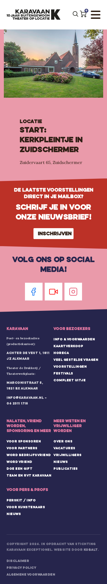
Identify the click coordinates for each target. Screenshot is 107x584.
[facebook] (33, 291)
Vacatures (64, 448)
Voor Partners (22, 448)
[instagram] (73, 291)
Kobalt (91, 550)
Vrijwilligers (68, 455)
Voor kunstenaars (26, 507)
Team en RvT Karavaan (29, 475)
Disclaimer (18, 561)
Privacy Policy (21, 568)
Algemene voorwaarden (31, 574)
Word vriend (19, 462)
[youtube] (53, 291)
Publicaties (66, 468)
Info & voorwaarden (74, 339)
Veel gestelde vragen (76, 360)
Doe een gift (19, 468)
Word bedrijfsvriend (29, 455)
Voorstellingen (70, 366)
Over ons (63, 441)
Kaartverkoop (68, 346)
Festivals (63, 373)
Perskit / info (21, 500)
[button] (83, 14)
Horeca (61, 353)
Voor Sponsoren (24, 441)
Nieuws (61, 462)
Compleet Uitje (70, 380)
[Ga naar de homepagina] (33, 15)
